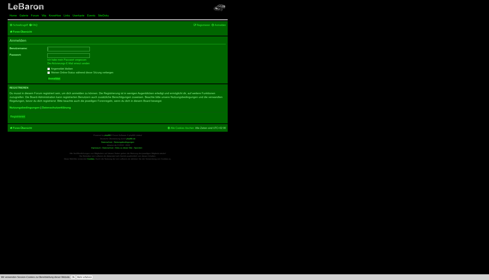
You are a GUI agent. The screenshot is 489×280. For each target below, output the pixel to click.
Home (13, 15)
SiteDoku (103, 15)
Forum (35, 15)
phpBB (107, 135)
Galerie (23, 15)
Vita (44, 15)
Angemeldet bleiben (61, 68)
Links (67, 15)
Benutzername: (18, 48)
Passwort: (15, 54)
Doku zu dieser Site (123, 148)
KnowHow (55, 15)
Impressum (96, 148)
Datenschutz (107, 148)
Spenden (138, 148)
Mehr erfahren (84, 277)
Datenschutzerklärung (56, 107)
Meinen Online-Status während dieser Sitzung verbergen (81, 72)
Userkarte (78, 15)
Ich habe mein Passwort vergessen (66, 59)
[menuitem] (33, 25)
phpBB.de (130, 139)
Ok (73, 277)
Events (91, 15)
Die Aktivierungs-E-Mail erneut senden (68, 63)
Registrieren (17, 116)
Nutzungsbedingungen (25, 107)
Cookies (90, 159)
